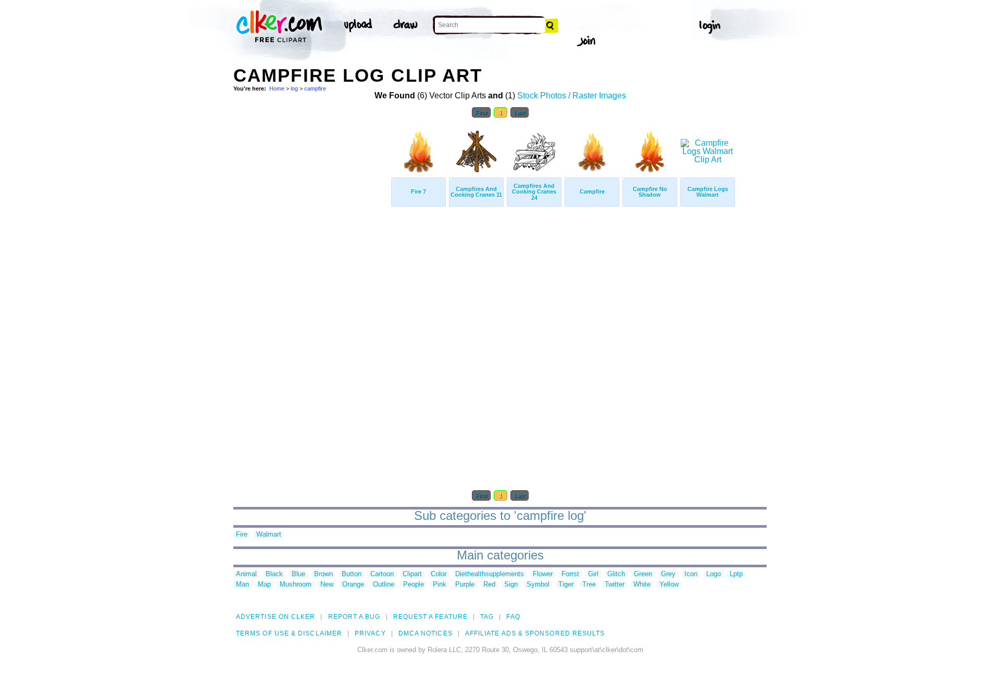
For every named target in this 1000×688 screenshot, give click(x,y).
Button (351, 574)
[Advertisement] (311, 280)
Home (276, 88)
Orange (353, 584)
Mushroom (295, 584)
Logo (713, 574)
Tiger (565, 584)
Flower (543, 574)
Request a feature (430, 616)
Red (489, 584)
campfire (315, 88)
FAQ (513, 616)
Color (438, 574)
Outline (383, 584)
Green (643, 574)
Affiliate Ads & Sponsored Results (535, 633)
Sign (511, 584)
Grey (668, 574)
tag (487, 616)
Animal (246, 574)
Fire (241, 534)
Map (264, 584)
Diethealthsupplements (489, 574)
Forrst (570, 574)
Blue (298, 574)
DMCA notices (425, 633)
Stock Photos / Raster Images (571, 95)
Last (519, 112)
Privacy (370, 633)
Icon (690, 574)
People (413, 584)
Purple (464, 584)
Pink (439, 584)
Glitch (616, 574)
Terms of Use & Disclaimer (289, 633)
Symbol (538, 584)
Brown (323, 574)
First (481, 112)
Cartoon (382, 574)
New (326, 584)
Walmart (268, 534)
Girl (593, 574)
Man (242, 584)
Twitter (614, 584)
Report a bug (354, 616)
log (294, 88)
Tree (589, 584)
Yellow (669, 584)
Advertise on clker (275, 616)
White (642, 584)
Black (274, 574)
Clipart (412, 574)
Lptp (736, 574)
